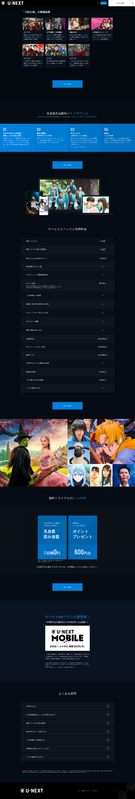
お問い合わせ (94, 790)
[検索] (98, 3)
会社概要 (83, 790)
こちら (49, 287)
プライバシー (88, 790)
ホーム (79, 790)
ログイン (103, 3)
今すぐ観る (121, 3)
